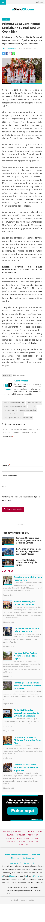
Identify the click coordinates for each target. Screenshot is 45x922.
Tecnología (33, 835)
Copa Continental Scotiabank (14, 403)
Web (4, 486)
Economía (30, 832)
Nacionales (18, 832)
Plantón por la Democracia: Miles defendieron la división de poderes (27, 685)
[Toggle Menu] (3, 2)
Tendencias (11, 841)
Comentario (7, 436)
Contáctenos (23, 845)
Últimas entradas (19, 375)
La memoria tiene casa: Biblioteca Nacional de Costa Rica (27, 740)
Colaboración (11, 48)
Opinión (35, 838)
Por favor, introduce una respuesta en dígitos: (21, 497)
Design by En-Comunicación (22, 900)
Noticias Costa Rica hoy (28, 410)
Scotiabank (28, 417)
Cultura (10, 835)
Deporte (6, 19)
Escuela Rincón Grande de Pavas (15, 406)
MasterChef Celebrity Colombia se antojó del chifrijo (26, 562)
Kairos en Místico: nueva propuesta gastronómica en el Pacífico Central (29, 540)
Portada (6, 832)
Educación (21, 835)
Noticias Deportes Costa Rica (13, 414)
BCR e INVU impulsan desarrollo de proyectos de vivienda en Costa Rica (26, 713)
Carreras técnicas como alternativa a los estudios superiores (26, 767)
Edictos (22, 841)
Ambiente (10, 838)
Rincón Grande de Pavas (12, 417)
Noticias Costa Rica (10, 410)
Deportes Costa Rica (34, 403)
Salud (39, 832)
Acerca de (6, 375)
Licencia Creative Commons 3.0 (23, 863)
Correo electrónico (10, 475)
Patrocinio (20, 524)
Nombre (6, 465)
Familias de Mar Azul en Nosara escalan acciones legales (25, 656)
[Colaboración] (8, 389)
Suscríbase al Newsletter (16, 854)
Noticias (33, 406)
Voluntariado (23, 838)
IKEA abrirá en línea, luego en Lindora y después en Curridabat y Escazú (28, 551)
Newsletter (33, 841)
